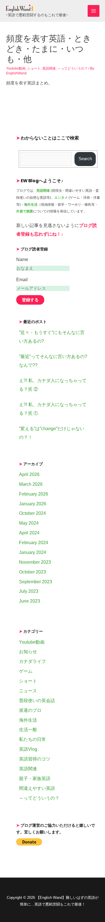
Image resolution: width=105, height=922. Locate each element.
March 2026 (31, 484)
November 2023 (35, 562)
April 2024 (29, 532)
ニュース (28, 690)
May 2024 (29, 523)
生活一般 (28, 729)
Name (22, 259)
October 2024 (32, 513)
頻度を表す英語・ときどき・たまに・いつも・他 (48, 48)
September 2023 (35, 581)
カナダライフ (32, 661)
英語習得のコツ (34, 759)
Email (22, 279)
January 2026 (32, 503)
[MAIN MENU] (93, 11)
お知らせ (28, 651)
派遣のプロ (30, 710)
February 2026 (33, 494)
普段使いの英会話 (37, 700)
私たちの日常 (32, 739)
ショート (34, 68)
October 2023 (32, 572)
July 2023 (28, 591)
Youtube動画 (15, 68)
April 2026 (29, 474)
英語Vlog (28, 749)
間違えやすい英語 (37, 788)
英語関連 (49, 68)
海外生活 (28, 720)
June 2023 (29, 601)
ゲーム (25, 671)
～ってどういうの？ (72, 68)
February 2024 (33, 542)
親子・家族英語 (34, 778)
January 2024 (32, 552)
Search (85, 159)
